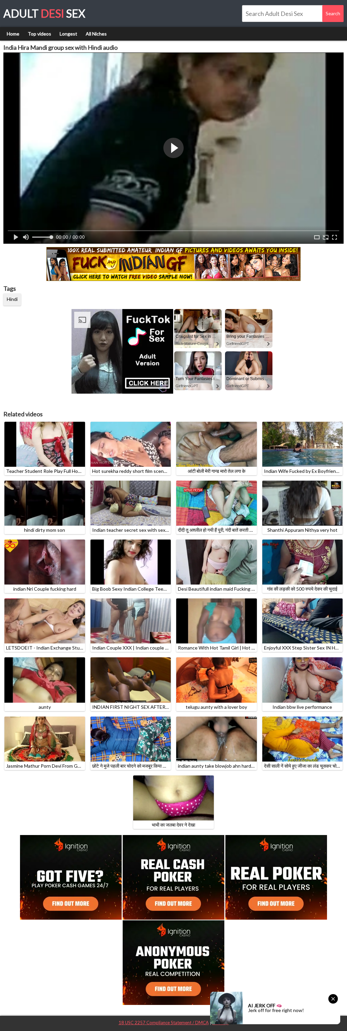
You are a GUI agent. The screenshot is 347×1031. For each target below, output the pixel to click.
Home (13, 34)
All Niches (96, 34)
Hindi (12, 299)
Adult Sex (44, 13)
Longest (68, 34)
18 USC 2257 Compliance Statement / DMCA (164, 1022)
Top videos (39, 34)
